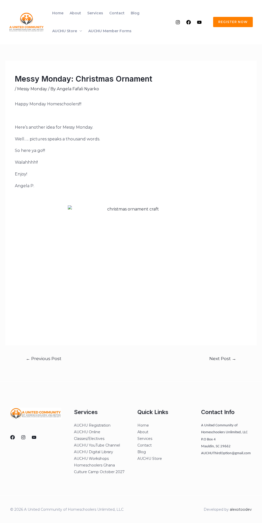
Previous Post (43, 358)
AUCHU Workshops (91, 458)
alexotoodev (241, 509)
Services (95, 13)
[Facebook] (188, 22)
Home (57, 13)
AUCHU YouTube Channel (97, 445)
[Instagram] (178, 22)
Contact (117, 13)
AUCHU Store (64, 31)
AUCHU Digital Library (93, 452)
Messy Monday (32, 88)
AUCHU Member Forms (110, 31)
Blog (135, 13)
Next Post (222, 358)
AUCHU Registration (92, 425)
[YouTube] (199, 22)
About (75, 13)
